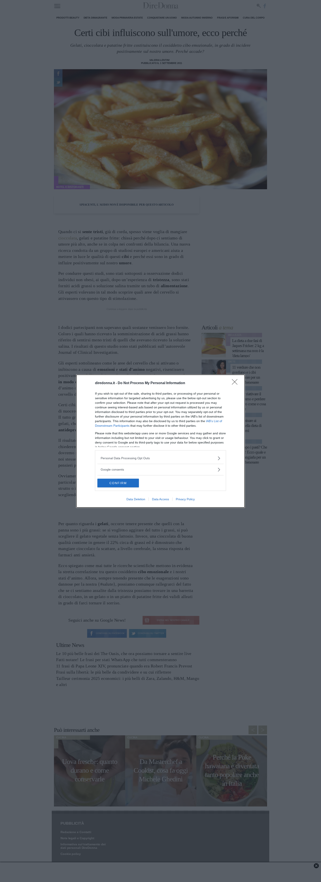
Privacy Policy (185, 499)
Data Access (160, 499)
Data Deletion (135, 499)
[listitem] (160, 458)
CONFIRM (118, 483)
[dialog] (160, 441)
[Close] (236, 383)
